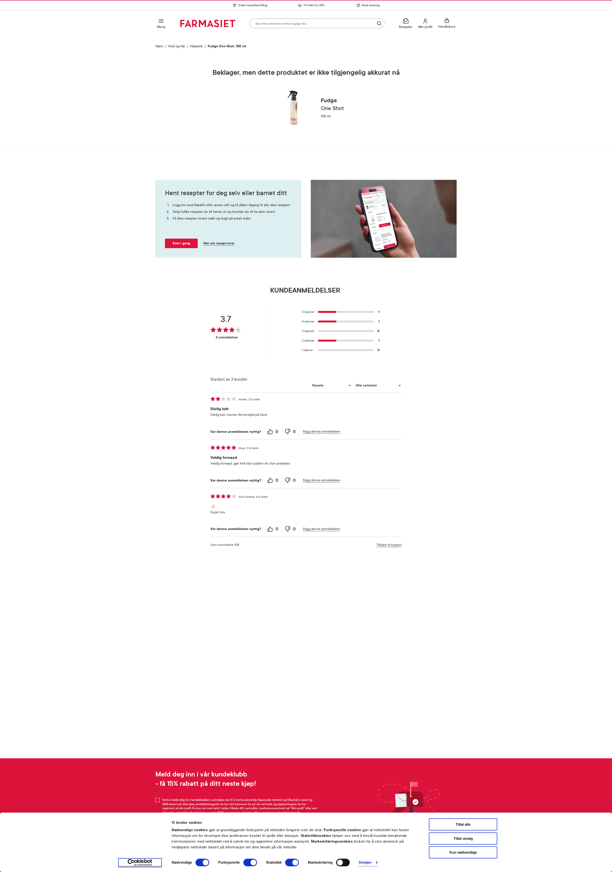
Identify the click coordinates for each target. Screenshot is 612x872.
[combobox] (317, 23)
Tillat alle (463, 824)
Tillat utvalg (463, 838)
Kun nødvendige (463, 852)
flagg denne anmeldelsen (321, 431)
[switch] (250, 862)
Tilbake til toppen (389, 545)
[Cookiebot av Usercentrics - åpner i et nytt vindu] (140, 862)
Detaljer (365, 863)
